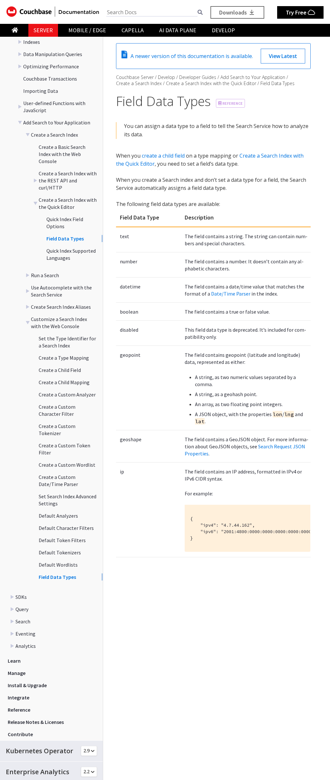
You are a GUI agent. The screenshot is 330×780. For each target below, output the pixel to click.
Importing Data (40, 91)
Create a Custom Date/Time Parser (58, 480)
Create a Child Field (60, 370)
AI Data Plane (177, 30)
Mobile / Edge (87, 30)
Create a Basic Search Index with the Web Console (62, 154)
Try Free (297, 12)
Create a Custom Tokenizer (57, 429)
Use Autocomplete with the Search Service (61, 291)
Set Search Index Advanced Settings (67, 500)
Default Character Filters (66, 528)
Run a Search (45, 275)
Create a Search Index (54, 135)
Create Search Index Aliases (61, 307)
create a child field (163, 155)
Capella (132, 30)
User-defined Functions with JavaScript (54, 106)
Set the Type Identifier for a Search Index (67, 342)
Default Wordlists (58, 564)
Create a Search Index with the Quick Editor (68, 203)
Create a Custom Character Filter (57, 410)
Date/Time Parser (230, 293)
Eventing (25, 633)
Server (43, 30)
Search (22, 621)
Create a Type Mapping (64, 358)
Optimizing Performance (51, 66)
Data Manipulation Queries (52, 54)
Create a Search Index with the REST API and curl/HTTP (68, 180)
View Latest (283, 56)
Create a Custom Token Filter (64, 449)
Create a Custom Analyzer (67, 394)
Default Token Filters (62, 540)
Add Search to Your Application (56, 122)
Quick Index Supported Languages (71, 254)
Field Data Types (65, 238)
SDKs (21, 597)
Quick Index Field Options (64, 222)
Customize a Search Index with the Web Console (59, 322)
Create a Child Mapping (64, 382)
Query (21, 609)
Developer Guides (197, 77)
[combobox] (152, 12)
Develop (223, 30)
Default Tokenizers (60, 552)
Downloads (233, 12)
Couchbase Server (135, 77)
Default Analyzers (58, 515)
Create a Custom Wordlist (67, 465)
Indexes (31, 42)
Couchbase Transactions (50, 78)
